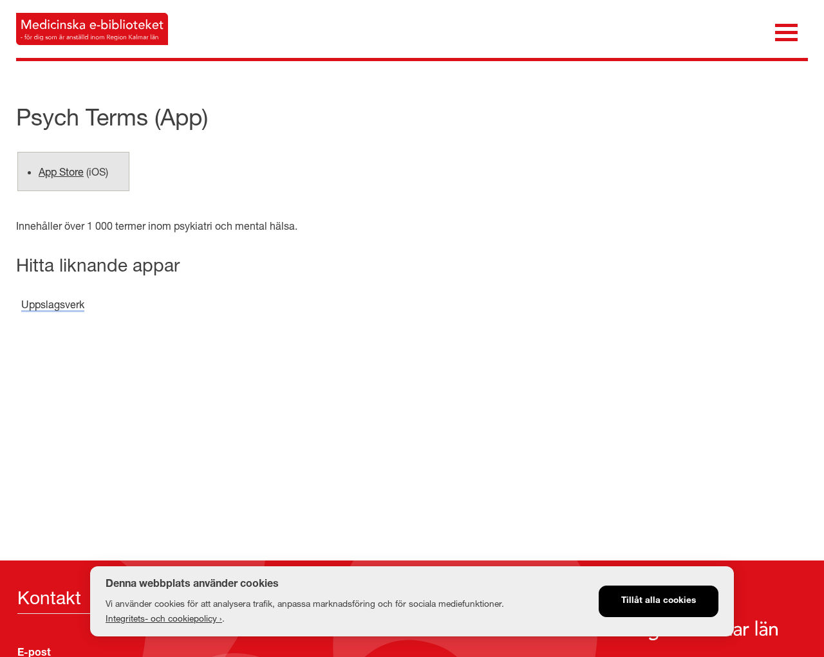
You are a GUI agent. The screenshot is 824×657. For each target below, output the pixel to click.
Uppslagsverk (52, 304)
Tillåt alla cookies (658, 601)
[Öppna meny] (786, 31)
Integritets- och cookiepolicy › (164, 618)
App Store (61, 171)
